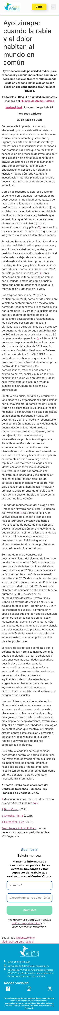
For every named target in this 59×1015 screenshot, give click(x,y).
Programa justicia (23, 941)
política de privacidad (26, 923)
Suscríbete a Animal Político (19, 828)
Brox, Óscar (11, 809)
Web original (14, 107)
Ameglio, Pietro (13, 815)
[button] (11, 6)
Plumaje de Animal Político (37, 101)
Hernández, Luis (14, 822)
